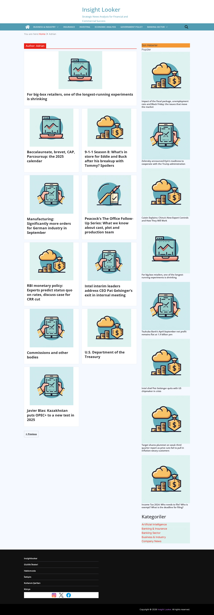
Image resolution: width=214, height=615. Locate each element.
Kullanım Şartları (32, 583)
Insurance (69, 27)
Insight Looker (101, 9)
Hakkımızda (30, 571)
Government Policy (132, 27)
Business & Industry (44, 27)
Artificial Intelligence (154, 524)
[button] (57, 27)
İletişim (27, 577)
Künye (27, 589)
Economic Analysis (105, 27)
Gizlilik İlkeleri (31, 564)
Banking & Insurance (154, 528)
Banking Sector (156, 27)
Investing (84, 27)
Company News (151, 541)
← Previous (31, 434)
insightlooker (30, 558)
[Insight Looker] (27, 26)
